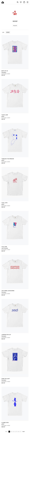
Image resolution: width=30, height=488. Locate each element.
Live (3, 32)
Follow (15, 25)
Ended (7, 32)
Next (23, 431)
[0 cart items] (24, 2)
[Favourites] (20, 2)
